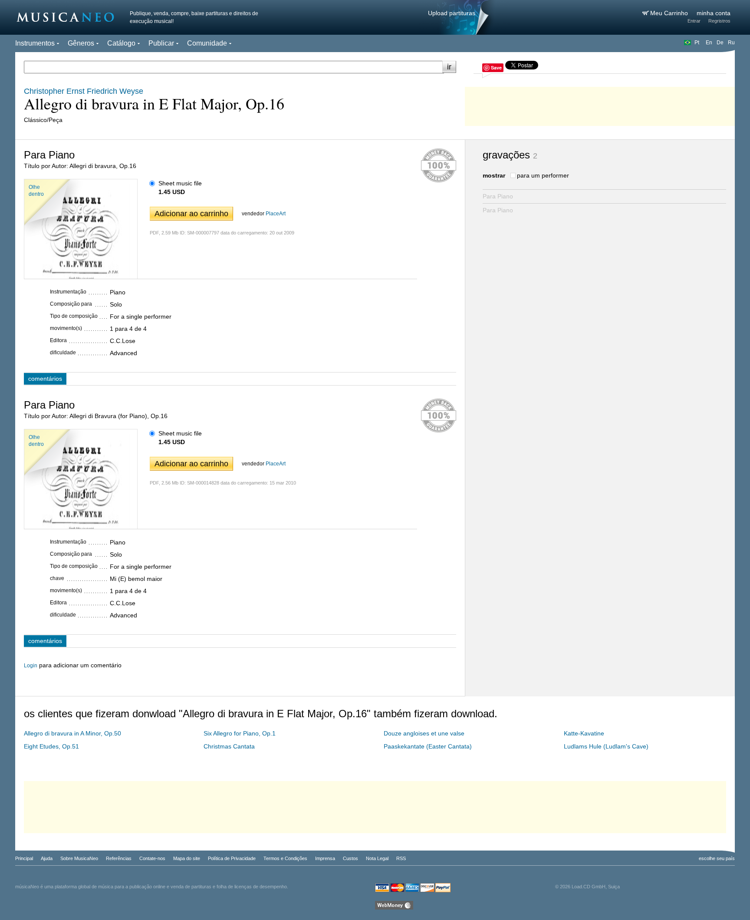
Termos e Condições (285, 858)
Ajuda (47, 858)
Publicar (161, 43)
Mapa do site (186, 858)
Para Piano (498, 196)
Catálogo (121, 43)
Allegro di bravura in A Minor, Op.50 (72, 733)
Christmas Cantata (229, 746)
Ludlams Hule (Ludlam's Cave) (606, 746)
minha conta (713, 13)
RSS (401, 858)
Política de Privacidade (232, 858)
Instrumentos (35, 43)
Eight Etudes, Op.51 (51, 746)
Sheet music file (180, 183)
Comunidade (207, 43)
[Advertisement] (600, 104)
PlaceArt (276, 214)
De (720, 43)
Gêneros (81, 43)
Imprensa (325, 858)
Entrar (694, 20)
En (709, 43)
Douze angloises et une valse (424, 733)
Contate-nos (152, 858)
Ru (731, 43)
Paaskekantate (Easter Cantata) (428, 746)
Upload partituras (451, 13)
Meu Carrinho (670, 13)
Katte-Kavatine (584, 733)
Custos (350, 858)
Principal (24, 858)
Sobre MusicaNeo (79, 858)
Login (30, 666)
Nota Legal (377, 858)
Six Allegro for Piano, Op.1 (240, 733)
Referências (119, 858)
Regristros (719, 20)
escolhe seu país (717, 858)
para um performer (543, 175)
